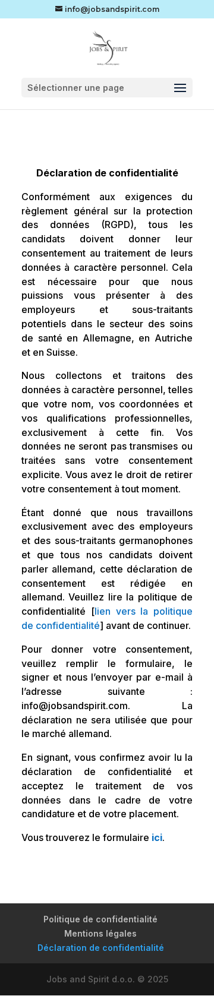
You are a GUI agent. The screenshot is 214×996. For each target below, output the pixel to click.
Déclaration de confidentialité (100, 948)
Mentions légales (100, 933)
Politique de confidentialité (100, 919)
